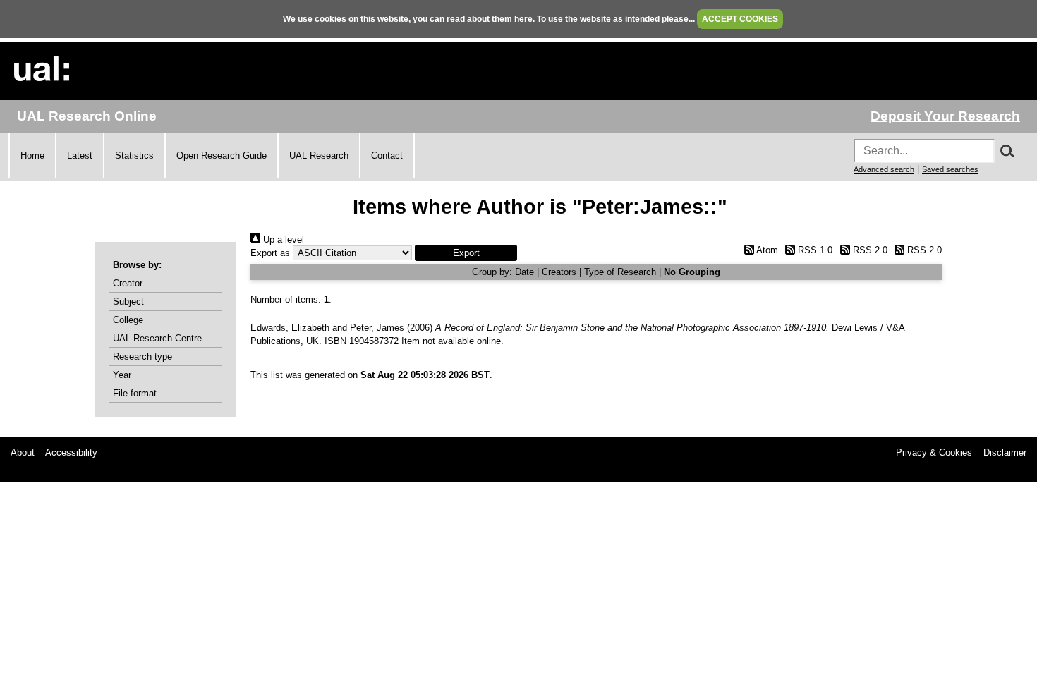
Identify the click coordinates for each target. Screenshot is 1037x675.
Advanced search (884, 169)
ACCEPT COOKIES (740, 19)
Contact (387, 155)
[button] (466, 253)
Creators (559, 272)
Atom (765, 250)
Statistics (134, 155)
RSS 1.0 (813, 250)
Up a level (282, 239)
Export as (270, 253)
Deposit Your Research (945, 116)
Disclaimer (1004, 452)
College (128, 320)
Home (32, 155)
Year (122, 375)
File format (135, 393)
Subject (128, 301)
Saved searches (950, 169)
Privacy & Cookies (934, 452)
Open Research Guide (221, 155)
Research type (142, 356)
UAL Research (318, 155)
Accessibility (71, 452)
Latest (79, 155)
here (523, 19)
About (23, 452)
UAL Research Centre (157, 338)
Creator (127, 283)
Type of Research (620, 272)
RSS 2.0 (868, 250)
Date (524, 272)
